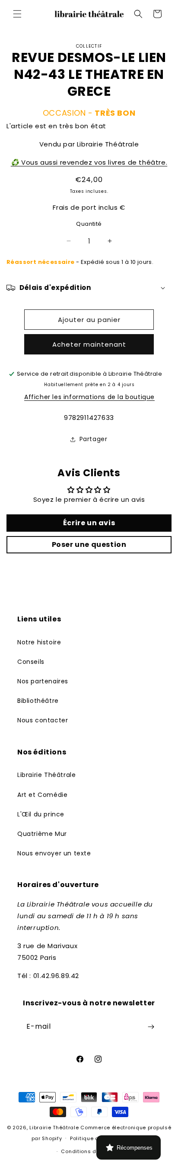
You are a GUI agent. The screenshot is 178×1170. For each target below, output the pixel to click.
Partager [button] (93, 439)
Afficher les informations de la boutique (89, 397)
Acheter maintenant (89, 344)
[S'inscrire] (150, 1027)
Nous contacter (42, 720)
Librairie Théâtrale (46, 774)
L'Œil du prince (40, 814)
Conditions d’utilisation (93, 1151)
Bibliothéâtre (38, 700)
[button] (17, 13)
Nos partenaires (42, 681)
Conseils (30, 661)
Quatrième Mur (42, 833)
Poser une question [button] (89, 544)
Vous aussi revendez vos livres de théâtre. (89, 162)
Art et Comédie (42, 794)
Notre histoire (39, 642)
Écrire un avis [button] (89, 523)
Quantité (89, 224)
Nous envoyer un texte (54, 853)
